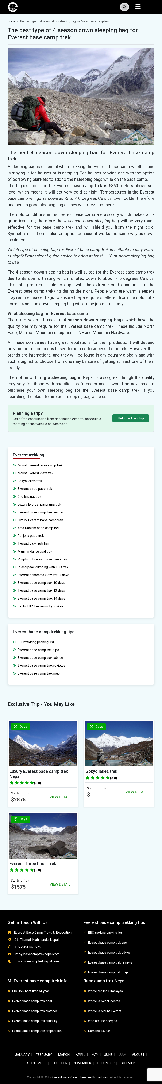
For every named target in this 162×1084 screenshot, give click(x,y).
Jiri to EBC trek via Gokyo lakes (40, 606)
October (60, 1063)
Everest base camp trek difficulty (34, 1021)
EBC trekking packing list (36, 642)
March (64, 1055)
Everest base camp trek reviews (41, 666)
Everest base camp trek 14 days (41, 598)
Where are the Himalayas (105, 991)
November (82, 1063)
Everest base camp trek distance (35, 1011)
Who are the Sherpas (102, 1021)
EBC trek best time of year (30, 991)
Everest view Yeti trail (33, 544)
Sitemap (128, 1063)
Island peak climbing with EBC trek (43, 567)
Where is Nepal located (104, 1001)
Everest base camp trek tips (38, 650)
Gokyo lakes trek (30, 481)
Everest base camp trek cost (32, 1001)
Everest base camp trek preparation (37, 1031)
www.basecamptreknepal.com (37, 961)
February (44, 1055)
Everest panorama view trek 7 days (43, 575)
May (94, 1055)
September (36, 1063)
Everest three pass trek (35, 489)
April (80, 1055)
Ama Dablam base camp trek (39, 528)
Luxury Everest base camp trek (40, 520)
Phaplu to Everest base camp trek (42, 559)
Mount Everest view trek (35, 473)
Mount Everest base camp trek (40, 465)
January (22, 1055)
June (108, 1055)
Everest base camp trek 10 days (41, 583)
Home (11, 21)
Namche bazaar (99, 1031)
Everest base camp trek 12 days (41, 591)
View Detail (60, 797)
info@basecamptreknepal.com (37, 954)
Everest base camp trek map (39, 673)
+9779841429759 (28, 947)
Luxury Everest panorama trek (39, 504)
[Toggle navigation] (138, 7)
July (122, 1055)
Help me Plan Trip (131, 418)
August (138, 1055)
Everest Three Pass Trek (32, 863)
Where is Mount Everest (104, 1011)
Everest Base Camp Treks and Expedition (80, 1077)
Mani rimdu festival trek (35, 551)
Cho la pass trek (29, 497)
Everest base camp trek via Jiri (40, 512)
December (106, 1063)
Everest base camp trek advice (40, 658)
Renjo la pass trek (31, 536)
